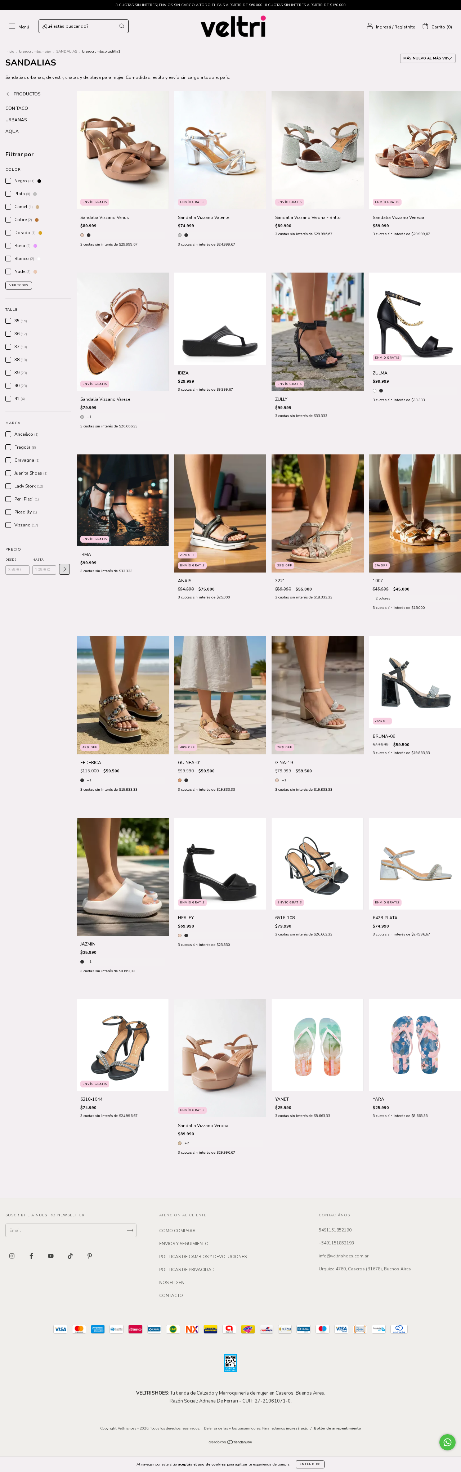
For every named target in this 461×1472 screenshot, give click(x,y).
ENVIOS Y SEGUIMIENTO (184, 1244)
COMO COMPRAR (177, 1231)
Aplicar (64, 569)
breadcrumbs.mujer (35, 51)
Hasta (38, 560)
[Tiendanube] (230, 1443)
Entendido (310, 1464)
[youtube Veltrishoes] (51, 1256)
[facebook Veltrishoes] (32, 1256)
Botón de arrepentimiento (337, 1428)
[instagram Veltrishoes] (12, 1256)
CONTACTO (171, 1295)
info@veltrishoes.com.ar (343, 1256)
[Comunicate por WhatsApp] (447, 1442)
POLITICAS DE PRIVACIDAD (187, 1270)
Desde (11, 560)
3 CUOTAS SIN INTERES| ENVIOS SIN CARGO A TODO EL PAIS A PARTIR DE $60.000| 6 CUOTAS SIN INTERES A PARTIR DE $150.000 (231, 5)
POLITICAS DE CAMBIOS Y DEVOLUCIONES (203, 1257)
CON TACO (16, 108)
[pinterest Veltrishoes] (89, 1256)
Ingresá (383, 27)
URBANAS (16, 120)
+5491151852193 (336, 1243)
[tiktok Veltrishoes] (71, 1256)
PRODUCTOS (26, 94)
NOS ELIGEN (171, 1282)
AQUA (12, 131)
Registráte (404, 27)
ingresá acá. (297, 1428)
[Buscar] (122, 26)
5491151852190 (335, 1230)
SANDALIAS (66, 51)
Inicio (9, 51)
